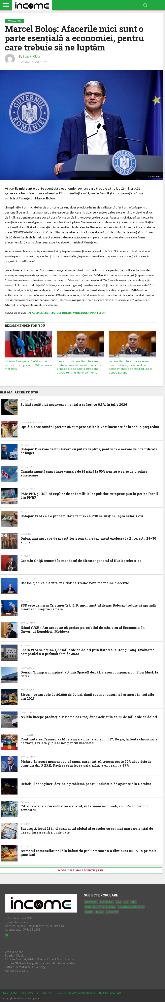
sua (118, 902)
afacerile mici (38, 312)
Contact (47, 992)
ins (133, 902)
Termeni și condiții (110, 992)
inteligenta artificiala (100, 907)
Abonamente (29, 992)
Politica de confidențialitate (76, 992)
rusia (99, 912)
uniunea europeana (131, 907)
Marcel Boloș (61, 312)
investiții (112, 912)
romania (90, 902)
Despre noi (10, 992)
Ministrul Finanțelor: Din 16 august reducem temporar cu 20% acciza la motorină (28, 365)
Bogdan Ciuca (31, 56)
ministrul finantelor (89, 312)
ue (126, 902)
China (88, 912)
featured (106, 902)
